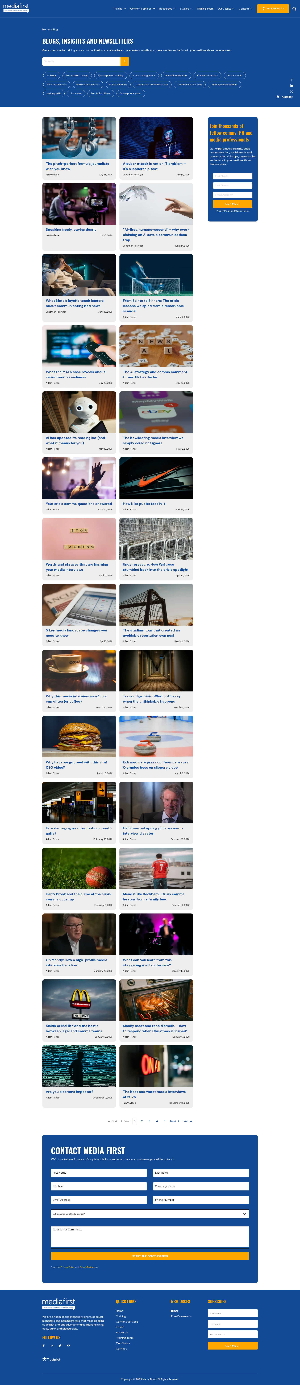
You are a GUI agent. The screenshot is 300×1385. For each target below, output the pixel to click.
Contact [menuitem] (121, 1348)
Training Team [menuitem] (125, 1338)
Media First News (100, 93)
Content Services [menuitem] (127, 1321)
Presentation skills (207, 75)
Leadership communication (152, 84)
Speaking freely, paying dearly (71, 229)
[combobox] (81, 61)
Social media (234, 75)
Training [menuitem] (121, 1316)
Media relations (118, 84)
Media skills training (77, 75)
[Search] (124, 61)
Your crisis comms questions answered (79, 503)
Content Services (141, 8)
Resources (165, 8)
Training (117, 8)
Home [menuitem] (119, 1311)
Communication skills (190, 84)
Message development (225, 84)
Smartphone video (130, 93)
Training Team (205, 8)
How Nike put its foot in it (144, 503)
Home (46, 29)
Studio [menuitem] (120, 1327)
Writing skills (54, 93)
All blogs (51, 75)
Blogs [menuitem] (174, 1311)
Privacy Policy (223, 211)
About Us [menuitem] (122, 1332)
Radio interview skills (88, 84)
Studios (184, 8)
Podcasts (76, 93)
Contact (244, 8)
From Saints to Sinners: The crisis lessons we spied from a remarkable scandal (153, 305)
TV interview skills (57, 84)
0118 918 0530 (275, 8)
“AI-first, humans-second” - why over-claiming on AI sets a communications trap (156, 234)
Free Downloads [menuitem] (181, 1316)
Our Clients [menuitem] (123, 1343)
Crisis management (144, 75)
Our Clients (224, 8)
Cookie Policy (242, 211)
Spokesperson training (110, 75)
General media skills (176, 75)
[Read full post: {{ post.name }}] (79, 138)
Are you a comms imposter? (69, 1091)
